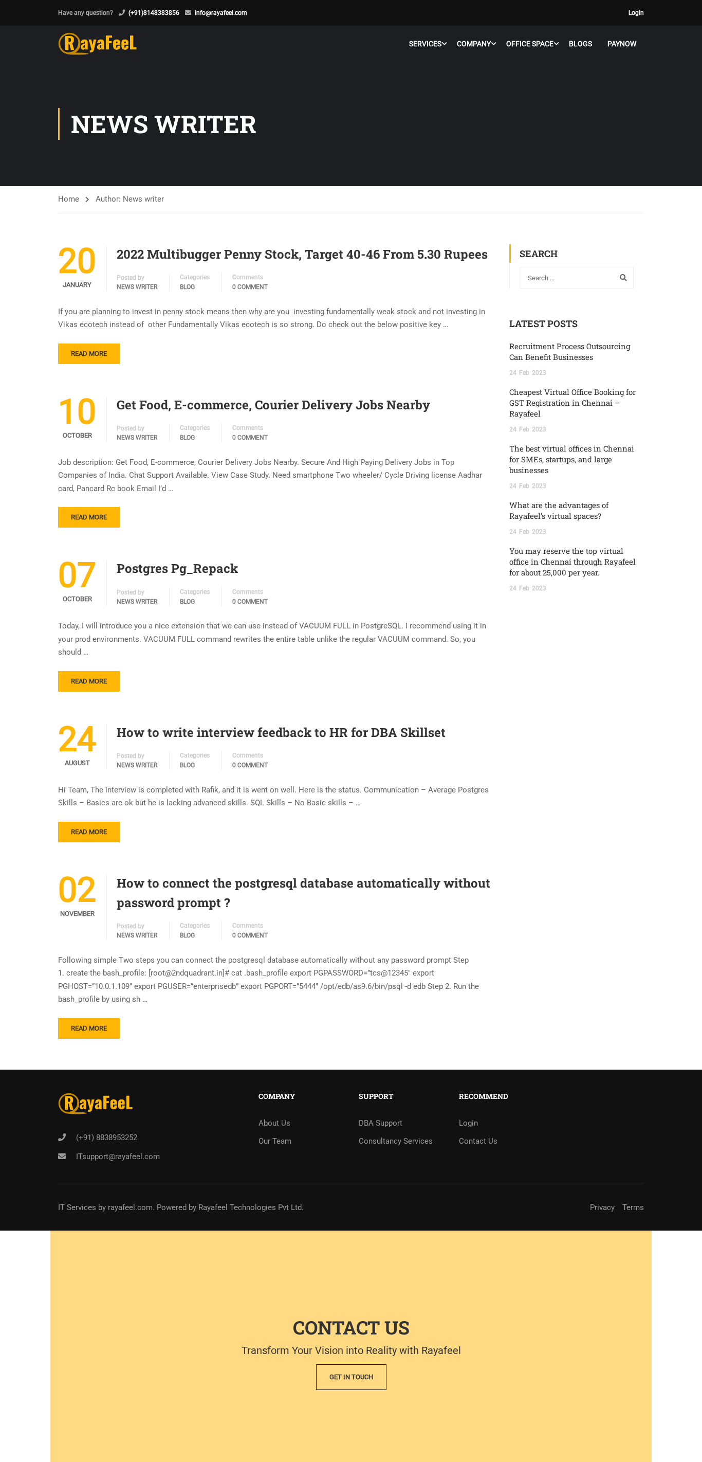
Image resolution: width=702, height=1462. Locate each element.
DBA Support (380, 1123)
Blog (187, 287)
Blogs (580, 44)
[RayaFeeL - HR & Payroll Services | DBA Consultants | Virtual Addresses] (97, 44)
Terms (633, 1207)
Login (636, 12)
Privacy (602, 1207)
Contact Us (478, 1141)
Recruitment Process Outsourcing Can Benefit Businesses (569, 351)
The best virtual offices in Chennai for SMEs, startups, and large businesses (571, 459)
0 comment (250, 287)
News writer (137, 287)
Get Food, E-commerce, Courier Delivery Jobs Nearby (273, 404)
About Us (274, 1123)
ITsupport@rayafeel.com (118, 1156)
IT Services (78, 1207)
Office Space (529, 44)
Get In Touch (351, 1377)
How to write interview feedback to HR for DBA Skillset (281, 732)
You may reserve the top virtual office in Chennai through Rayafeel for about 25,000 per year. (572, 561)
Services (425, 44)
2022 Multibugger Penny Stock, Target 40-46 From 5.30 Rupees (302, 254)
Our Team (274, 1141)
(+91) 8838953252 (106, 1137)
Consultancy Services (396, 1141)
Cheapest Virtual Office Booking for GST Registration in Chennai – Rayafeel (572, 403)
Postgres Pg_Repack (177, 568)
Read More (89, 353)
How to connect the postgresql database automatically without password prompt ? (303, 893)
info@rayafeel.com (221, 12)
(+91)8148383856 (153, 12)
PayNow (621, 44)
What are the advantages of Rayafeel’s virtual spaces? (558, 510)
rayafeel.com (130, 1207)
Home (68, 199)
